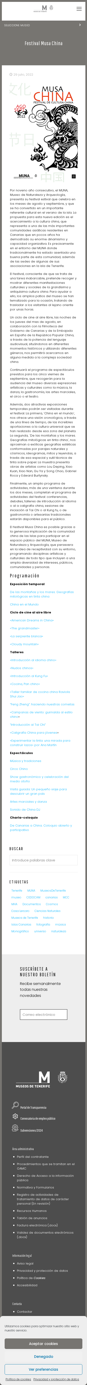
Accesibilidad (27, 1285)
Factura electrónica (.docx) (37, 1225)
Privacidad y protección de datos (56, 1379)
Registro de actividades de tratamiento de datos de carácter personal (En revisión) (43, 1199)
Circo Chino (19, 769)
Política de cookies (18, 1379)
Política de (31, 1278)
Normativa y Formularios (35, 1187)
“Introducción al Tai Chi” (28, 724)
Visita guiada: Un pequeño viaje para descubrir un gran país (38, 791)
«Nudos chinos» (21, 668)
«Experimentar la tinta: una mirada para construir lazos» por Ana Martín (40, 742)
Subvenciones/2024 (31, 1130)
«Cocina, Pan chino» (25, 684)
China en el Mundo (24, 604)
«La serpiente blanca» (26, 636)
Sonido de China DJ (25, 809)
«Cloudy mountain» (24, 644)
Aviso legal (25, 1263)
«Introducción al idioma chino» (33, 660)
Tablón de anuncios (32, 1218)
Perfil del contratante (33, 1157)
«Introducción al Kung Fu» (29, 676)
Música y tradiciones (25, 761)
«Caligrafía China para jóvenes (33, 732)
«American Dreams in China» (32, 620)
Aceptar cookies (43, 1343)
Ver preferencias (43, 1369)
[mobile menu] (79, 9)
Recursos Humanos (32, 1211)
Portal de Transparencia (33, 1107)
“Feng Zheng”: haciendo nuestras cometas (42, 704)
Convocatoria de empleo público (37, 1118)
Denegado (43, 1356)
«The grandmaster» (24, 628)
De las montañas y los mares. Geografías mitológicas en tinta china (42, 594)
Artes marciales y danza (28, 801)
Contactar (24, 1311)
